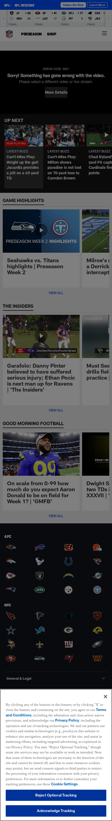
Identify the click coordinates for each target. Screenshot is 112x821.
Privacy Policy (80, 715)
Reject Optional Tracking (56, 795)
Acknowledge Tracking (56, 810)
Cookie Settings (54, 784)
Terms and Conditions (24, 709)
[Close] (105, 691)
